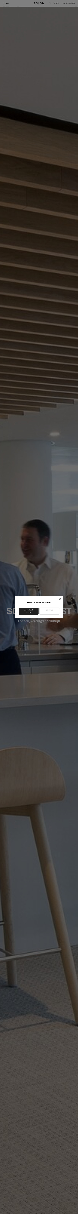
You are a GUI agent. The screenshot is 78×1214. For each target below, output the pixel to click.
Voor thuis (49, 610)
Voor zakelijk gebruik (28, 611)
